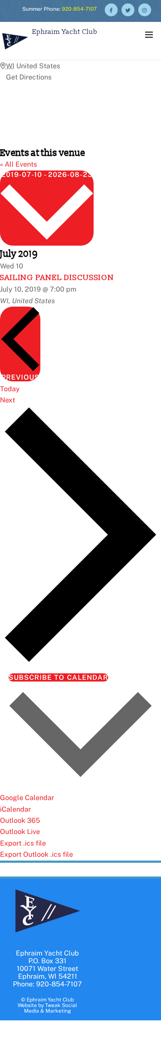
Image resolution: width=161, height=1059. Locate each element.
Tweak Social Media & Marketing (50, 1008)
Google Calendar (27, 798)
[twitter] (128, 9)
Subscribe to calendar (58, 677)
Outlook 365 (20, 820)
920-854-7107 (79, 9)
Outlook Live (20, 832)
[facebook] (111, 9)
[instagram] (144, 9)
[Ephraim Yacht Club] (15, 50)
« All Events (18, 164)
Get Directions (29, 77)
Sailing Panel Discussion (57, 277)
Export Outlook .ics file (36, 854)
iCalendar (15, 809)
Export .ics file (23, 843)
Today (10, 389)
